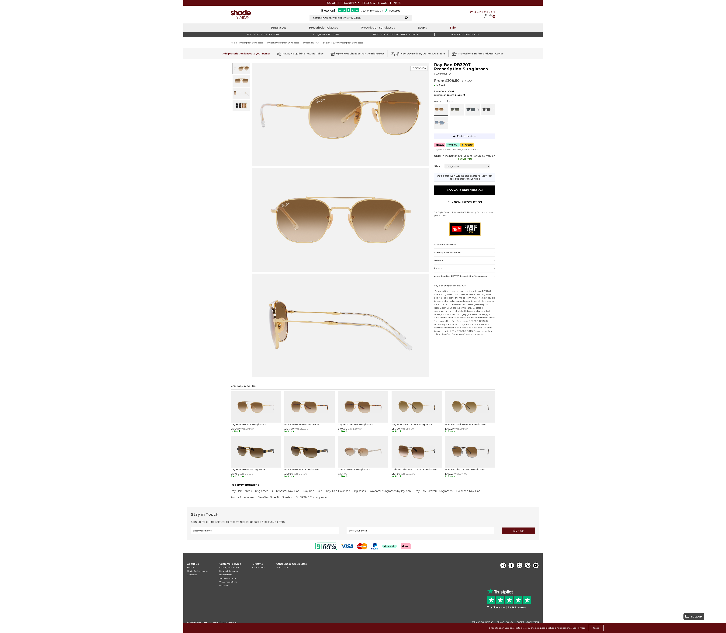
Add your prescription (465, 190)
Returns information (229, 571)
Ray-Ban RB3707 (310, 42)
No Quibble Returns (326, 34)
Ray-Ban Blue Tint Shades (275, 497)
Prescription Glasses (323, 27)
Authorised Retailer (465, 34)
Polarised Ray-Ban (468, 491)
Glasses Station (283, 567)
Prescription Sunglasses (378, 27)
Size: (437, 166)
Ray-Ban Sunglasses (457, 321)
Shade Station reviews (197, 571)
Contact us (192, 574)
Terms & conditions (482, 622)
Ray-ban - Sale (312, 491)
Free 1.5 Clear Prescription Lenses (395, 34)
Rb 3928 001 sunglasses (312, 497)
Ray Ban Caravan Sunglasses (433, 491)
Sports (422, 27)
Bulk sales (224, 585)
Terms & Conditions (228, 578)
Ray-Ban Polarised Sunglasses (346, 491)
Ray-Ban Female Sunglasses (249, 491)
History (190, 567)
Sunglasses (278, 27)
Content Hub (258, 567)
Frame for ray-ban (242, 497)
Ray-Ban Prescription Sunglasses (282, 42)
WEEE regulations (228, 582)
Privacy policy (505, 622)
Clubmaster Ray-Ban (285, 491)
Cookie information (528, 622)
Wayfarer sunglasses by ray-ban (390, 491)
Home (234, 42)
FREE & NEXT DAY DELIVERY (263, 34)
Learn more (579, 627)
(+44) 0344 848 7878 (482, 11)
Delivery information (229, 567)
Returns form (225, 574)
